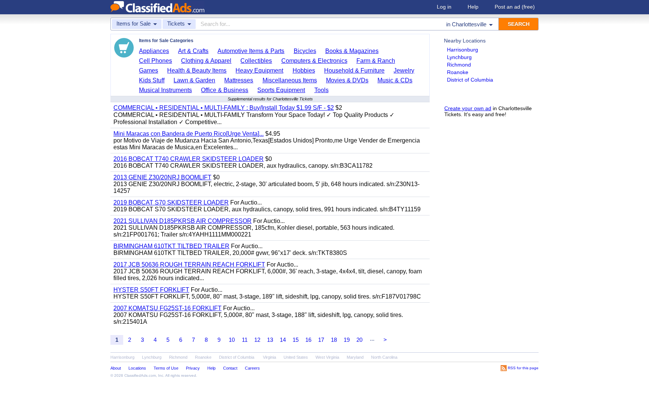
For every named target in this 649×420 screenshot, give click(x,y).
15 (296, 340)
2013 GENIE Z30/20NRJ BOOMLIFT (162, 177)
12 (257, 340)
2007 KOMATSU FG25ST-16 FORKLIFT (167, 308)
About (115, 368)
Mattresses (238, 80)
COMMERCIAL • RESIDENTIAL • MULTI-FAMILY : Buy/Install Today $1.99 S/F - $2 (223, 108)
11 (245, 340)
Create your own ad (467, 108)
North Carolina (384, 357)
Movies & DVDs (347, 80)
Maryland (355, 357)
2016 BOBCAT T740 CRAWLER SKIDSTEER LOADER (188, 159)
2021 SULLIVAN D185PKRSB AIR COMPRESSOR (182, 221)
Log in (444, 7)
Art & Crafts (193, 51)
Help (473, 7)
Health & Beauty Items (196, 70)
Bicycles (305, 51)
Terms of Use (166, 368)
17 (321, 340)
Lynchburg (459, 57)
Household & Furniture (354, 70)
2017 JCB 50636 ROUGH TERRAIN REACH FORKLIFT (189, 264)
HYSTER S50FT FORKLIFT (151, 290)
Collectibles (256, 61)
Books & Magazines (352, 51)
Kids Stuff (152, 80)
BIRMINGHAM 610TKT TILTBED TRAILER (171, 246)
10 (232, 340)
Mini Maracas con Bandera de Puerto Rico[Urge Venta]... (188, 133)
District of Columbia (470, 80)
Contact (230, 368)
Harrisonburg (462, 50)
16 (308, 340)
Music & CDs (394, 80)
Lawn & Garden (194, 80)
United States (296, 357)
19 (347, 340)
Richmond (459, 65)
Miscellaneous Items (290, 80)
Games (148, 70)
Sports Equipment (281, 90)
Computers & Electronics (314, 61)
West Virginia (327, 357)
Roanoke (457, 72)
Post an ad (515, 7)
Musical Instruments (165, 90)
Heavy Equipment (259, 70)
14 (283, 340)
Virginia (269, 357)
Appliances (154, 51)
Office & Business (224, 90)
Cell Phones (155, 61)
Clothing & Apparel (206, 61)
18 (334, 340)
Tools (321, 90)
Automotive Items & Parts (250, 51)
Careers (252, 368)
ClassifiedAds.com (140, 375)
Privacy (193, 368)
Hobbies (304, 70)
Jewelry (404, 70)
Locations (137, 368)
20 (359, 340)
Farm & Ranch (375, 61)
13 (270, 340)
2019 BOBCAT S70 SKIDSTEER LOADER (171, 202)
